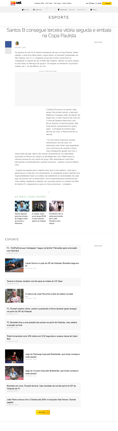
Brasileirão (71, 9)
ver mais (41, 412)
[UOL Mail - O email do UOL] (92, 3)
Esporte (59, 17)
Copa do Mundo (81, 9)
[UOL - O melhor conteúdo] (16, 3)
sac (87, 3)
